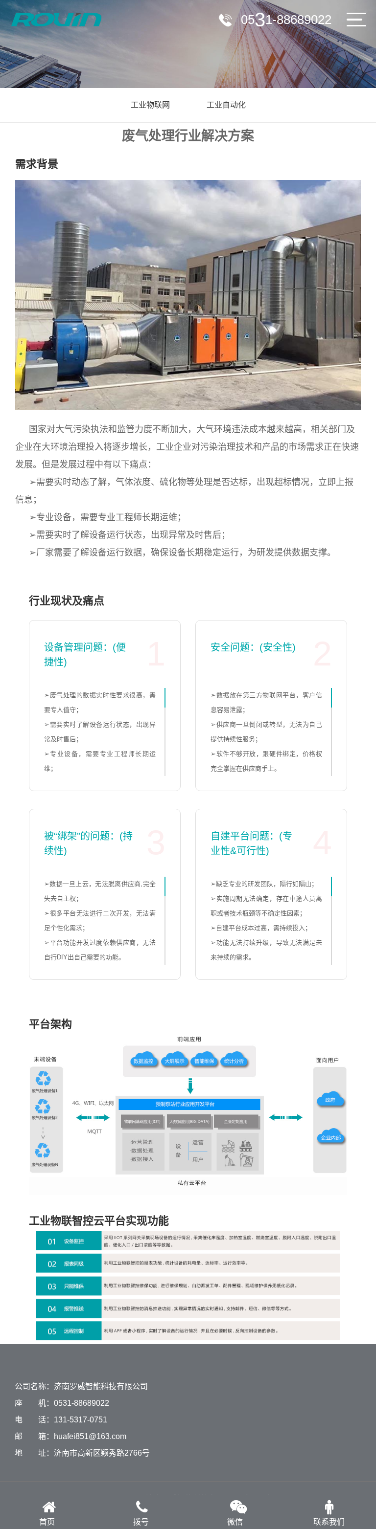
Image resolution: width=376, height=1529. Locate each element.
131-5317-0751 (80, 1420)
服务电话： (286, 19)
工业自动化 (226, 105)
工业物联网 (150, 105)
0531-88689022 (81, 1403)
